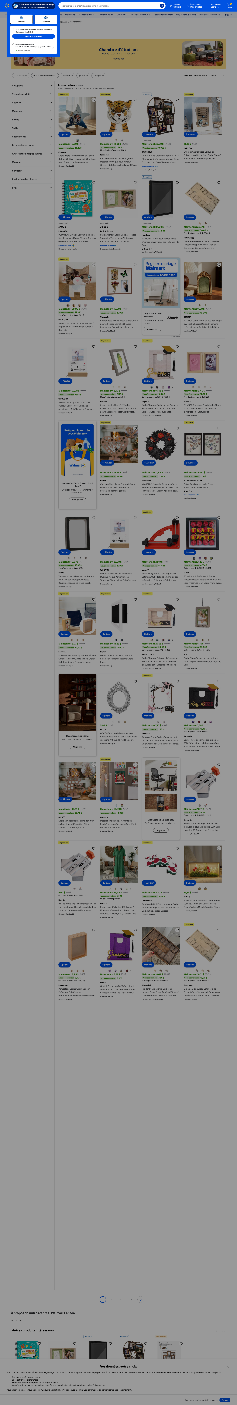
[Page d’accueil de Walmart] (6, 5)
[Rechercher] (162, 6)
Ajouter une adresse (33, 36)
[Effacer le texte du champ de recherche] (155, 5)
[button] (195, 5)
